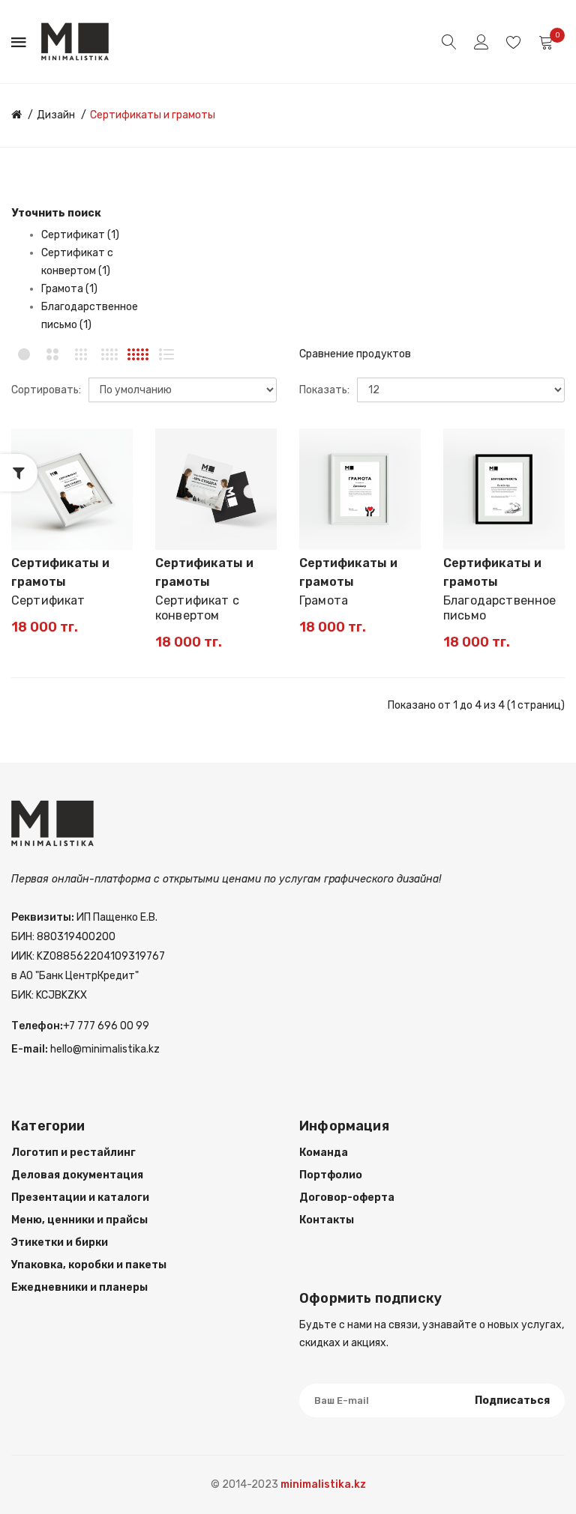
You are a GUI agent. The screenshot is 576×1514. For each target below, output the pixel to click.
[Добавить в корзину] (32, 531)
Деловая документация (77, 1175)
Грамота (323, 600)
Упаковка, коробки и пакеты (88, 1265)
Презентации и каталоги (80, 1197)
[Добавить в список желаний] (114, 447)
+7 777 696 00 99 (106, 1026)
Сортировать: (46, 390)
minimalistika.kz (323, 1484)
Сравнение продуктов (355, 354)
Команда (323, 1152)
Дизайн (56, 115)
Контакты (326, 1220)
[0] (546, 42)
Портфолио (330, 1175)
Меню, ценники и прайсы (79, 1220)
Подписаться (512, 1400)
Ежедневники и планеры (79, 1287)
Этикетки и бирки (59, 1242)
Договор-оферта (346, 1197)
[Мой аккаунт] (481, 42)
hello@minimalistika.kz (104, 1049)
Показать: (324, 390)
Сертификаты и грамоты (152, 115)
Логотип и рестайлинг (73, 1152)
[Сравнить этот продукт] (114, 473)
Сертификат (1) (80, 234)
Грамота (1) (69, 288)
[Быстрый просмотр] (114, 500)
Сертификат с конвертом (197, 608)
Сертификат (48, 600)
